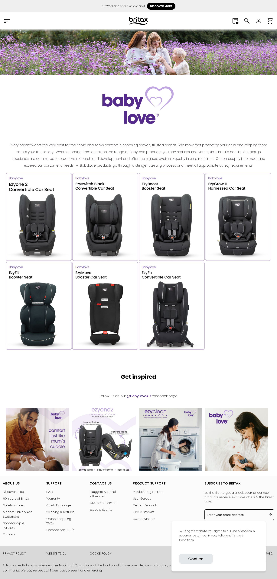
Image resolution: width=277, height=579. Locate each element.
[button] (270, 21)
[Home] (138, 21)
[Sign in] (258, 21)
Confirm (196, 558)
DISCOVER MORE (161, 6)
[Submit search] (247, 21)
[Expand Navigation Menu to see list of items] (7, 21)
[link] (138, 104)
